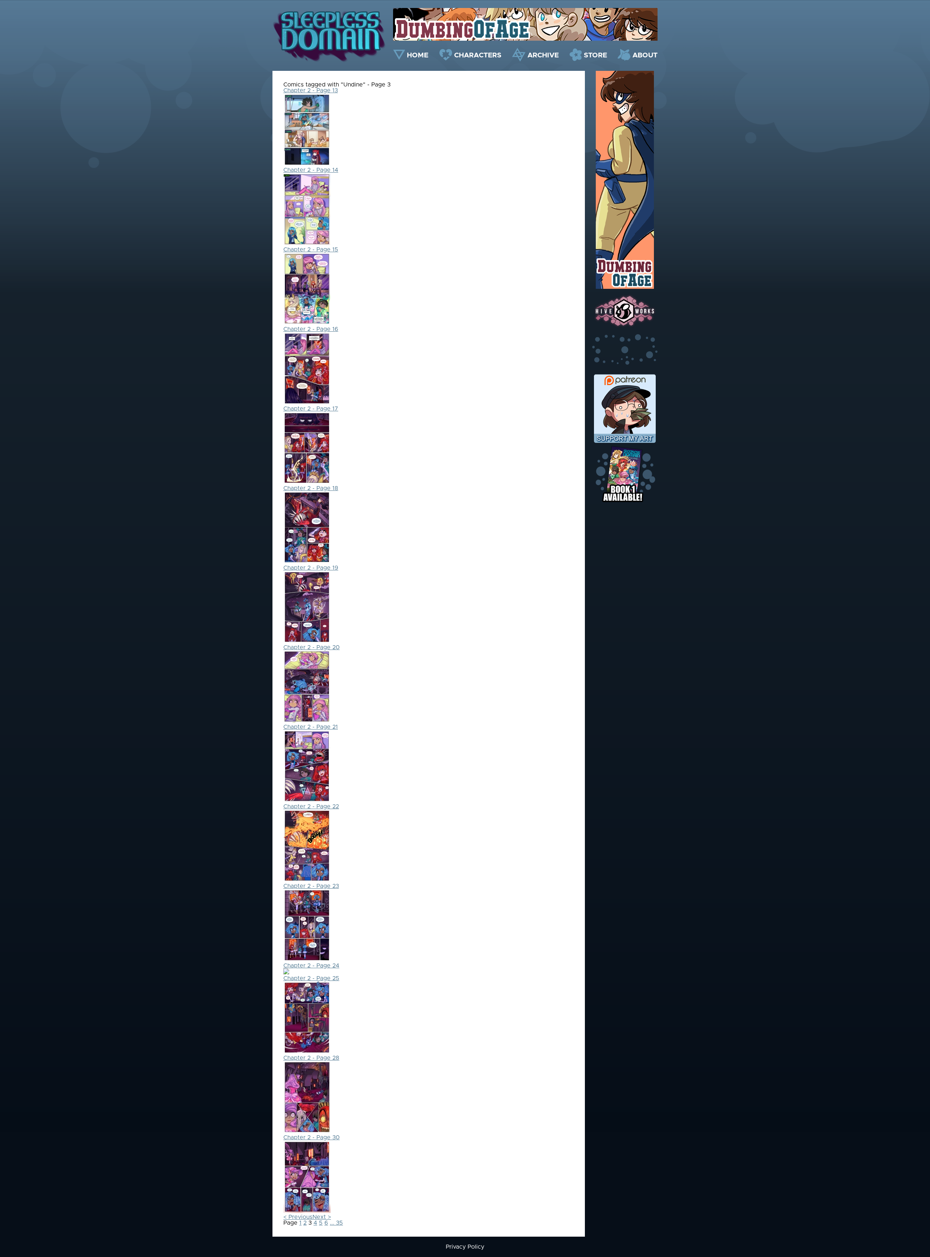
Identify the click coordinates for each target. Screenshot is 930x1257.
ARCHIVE (543, 55)
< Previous (297, 1217)
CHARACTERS (477, 55)
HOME (417, 55)
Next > (321, 1217)
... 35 (336, 1223)
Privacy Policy (465, 1247)
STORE (595, 55)
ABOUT (645, 55)
